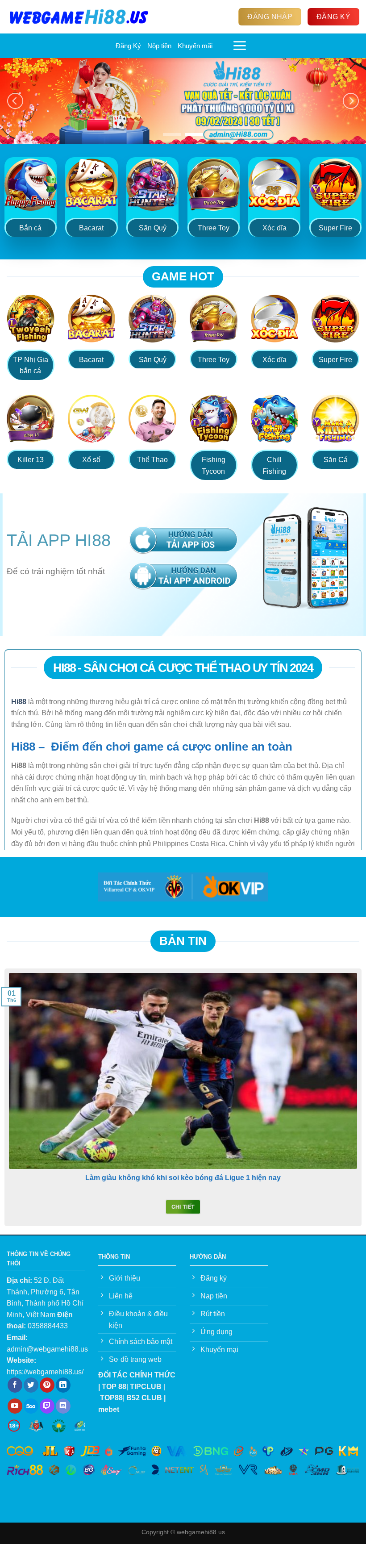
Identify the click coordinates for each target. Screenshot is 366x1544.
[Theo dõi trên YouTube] (15, 1406)
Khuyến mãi (195, 46)
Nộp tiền (159, 46)
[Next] (351, 101)
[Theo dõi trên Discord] (63, 1406)
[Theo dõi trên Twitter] (31, 1385)
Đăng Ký (128, 46)
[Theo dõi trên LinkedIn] (63, 1385)
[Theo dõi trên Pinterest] (47, 1385)
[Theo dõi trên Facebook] (15, 1385)
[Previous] (15, 101)
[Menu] (239, 45)
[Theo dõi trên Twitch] (47, 1406)
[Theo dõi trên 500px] (31, 1406)
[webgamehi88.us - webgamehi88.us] (79, 16)
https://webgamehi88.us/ (45, 1372)
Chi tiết (183, 1206)
